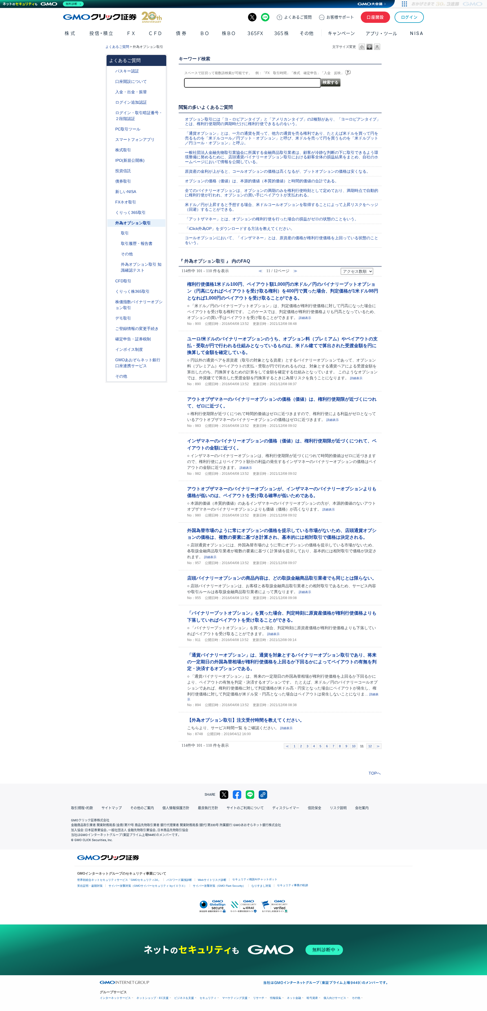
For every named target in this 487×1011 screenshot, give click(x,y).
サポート (340, 17)
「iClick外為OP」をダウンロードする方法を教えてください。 (240, 228)
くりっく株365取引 (132, 291)
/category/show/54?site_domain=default (111, 113)
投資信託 (123, 170)
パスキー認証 (127, 71)
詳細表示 (305, 318)
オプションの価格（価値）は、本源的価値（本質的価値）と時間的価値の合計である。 (262, 181)
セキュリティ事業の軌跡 (292, 885)
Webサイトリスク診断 (212, 879)
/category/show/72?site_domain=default (111, 150)
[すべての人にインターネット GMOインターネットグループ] (447, 4)
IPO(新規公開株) (130, 160)
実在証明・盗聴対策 (90, 885)
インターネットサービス (115, 997)
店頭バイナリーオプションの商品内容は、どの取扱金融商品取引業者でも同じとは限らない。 (282, 577)
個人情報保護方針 (175, 808)
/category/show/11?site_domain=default (111, 281)
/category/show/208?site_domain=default (111, 140)
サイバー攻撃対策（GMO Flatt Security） (219, 885)
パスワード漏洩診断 (179, 879)
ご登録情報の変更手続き (137, 328)
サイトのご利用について (245, 808)
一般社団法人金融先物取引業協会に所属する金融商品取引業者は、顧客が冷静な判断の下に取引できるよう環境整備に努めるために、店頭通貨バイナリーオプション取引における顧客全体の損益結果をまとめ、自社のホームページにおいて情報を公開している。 (281, 157)
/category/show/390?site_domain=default (111, 349)
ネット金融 (294, 997)
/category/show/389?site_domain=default (111, 181)
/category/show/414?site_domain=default (111, 71)
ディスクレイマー (285, 808)
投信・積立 (101, 33)
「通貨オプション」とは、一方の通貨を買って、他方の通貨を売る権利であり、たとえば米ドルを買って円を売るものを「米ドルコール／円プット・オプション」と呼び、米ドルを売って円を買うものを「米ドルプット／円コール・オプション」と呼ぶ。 (281, 138)
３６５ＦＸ (255, 33)
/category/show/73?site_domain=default (111, 160)
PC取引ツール (127, 129)
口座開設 (375, 17)
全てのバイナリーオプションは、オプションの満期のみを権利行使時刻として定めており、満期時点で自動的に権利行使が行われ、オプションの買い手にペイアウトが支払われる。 (281, 193)
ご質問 (298, 17)
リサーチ (258, 997)
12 (370, 746)
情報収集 (275, 997)
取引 (125, 233)
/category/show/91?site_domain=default (111, 82)
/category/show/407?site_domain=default (111, 291)
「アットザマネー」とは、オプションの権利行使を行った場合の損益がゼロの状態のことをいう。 (271, 219)
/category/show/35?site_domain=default (111, 213)
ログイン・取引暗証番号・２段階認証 (139, 115)
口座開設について (131, 81)
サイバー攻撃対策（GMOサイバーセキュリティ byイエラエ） (148, 885)
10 (353, 746)
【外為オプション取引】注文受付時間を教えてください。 (245, 719)
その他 (127, 254)
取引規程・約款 (82, 808)
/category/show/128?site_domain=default (111, 360)
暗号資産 (312, 997)
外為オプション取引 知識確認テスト (141, 267)
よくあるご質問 (117, 47)
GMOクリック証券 (112, 17)
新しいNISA (125, 191)
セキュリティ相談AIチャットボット (254, 879)
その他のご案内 (142, 808)
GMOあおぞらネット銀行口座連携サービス (137, 363)
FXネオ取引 (125, 202)
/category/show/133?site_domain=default (111, 302)
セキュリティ (208, 997)
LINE (265, 17)
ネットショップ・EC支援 (152, 997)
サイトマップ (111, 808)
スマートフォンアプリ (135, 139)
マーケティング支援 (234, 997)
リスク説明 (338, 808)
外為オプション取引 (133, 223)
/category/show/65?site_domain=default (111, 223)
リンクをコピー (263, 794)
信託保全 (314, 808)
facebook (237, 794)
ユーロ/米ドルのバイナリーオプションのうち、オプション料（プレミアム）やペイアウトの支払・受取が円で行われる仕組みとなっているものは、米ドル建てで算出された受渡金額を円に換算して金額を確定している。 (282, 345)
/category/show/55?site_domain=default (111, 92)
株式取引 (123, 150)
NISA (417, 33)
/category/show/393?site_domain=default (111, 192)
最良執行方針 (208, 808)
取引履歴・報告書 (136, 243)
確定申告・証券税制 (133, 339)
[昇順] (376, 269)
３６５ (282, 33)
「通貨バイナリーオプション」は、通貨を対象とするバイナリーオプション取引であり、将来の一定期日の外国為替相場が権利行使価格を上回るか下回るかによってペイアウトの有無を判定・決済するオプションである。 (282, 661)
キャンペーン (341, 33)
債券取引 (123, 181)
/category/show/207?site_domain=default (111, 129)
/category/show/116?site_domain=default (111, 171)
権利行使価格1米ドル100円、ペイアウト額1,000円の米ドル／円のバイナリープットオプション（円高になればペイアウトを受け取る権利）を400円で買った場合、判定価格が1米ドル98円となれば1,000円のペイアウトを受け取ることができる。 (282, 290)
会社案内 (362, 808)
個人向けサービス (335, 997)
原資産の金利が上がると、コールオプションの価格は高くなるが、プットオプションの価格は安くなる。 (277, 171)
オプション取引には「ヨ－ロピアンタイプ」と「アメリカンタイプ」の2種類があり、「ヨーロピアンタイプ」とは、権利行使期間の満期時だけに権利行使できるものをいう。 (282, 121)
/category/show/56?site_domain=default (111, 329)
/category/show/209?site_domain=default (111, 318)
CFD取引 (123, 281)
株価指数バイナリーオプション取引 (139, 305)
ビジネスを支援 (184, 997)
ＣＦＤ (155, 33)
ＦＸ (131, 33)
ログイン (409, 17)
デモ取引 (123, 318)
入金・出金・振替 (131, 92)
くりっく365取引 (130, 212)
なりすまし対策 (261, 885)
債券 (181, 33)
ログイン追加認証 (131, 102)
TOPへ (375, 773)
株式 (70, 33)
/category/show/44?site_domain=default (111, 376)
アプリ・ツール (381, 33)
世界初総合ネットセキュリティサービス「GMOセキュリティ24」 (119, 879)
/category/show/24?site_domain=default (111, 202)
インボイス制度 (129, 349)
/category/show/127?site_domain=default (111, 339)
